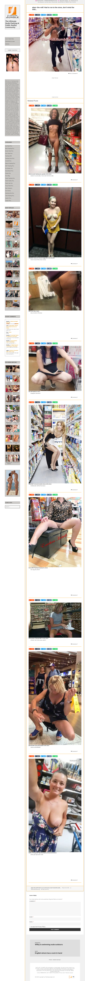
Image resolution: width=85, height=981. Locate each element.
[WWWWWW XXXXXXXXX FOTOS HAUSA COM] (9, 388)
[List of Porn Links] (9, 234)
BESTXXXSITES (40, 0)
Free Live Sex (54, 2)
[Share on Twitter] (43, 15)
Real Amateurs (8, 188)
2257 (48, 972)
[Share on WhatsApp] (55, 15)
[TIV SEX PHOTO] (16, 458)
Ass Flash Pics (8, 146)
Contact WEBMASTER (41, 972)
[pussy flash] (16, 273)
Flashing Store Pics (9, 158)
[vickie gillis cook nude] (16, 438)
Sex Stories (8, 190)
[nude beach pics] (9, 214)
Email (31, 922)
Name (31, 917)
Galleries (7, 44)
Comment (32, 901)
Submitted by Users (10, 41)
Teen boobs (9, 268)
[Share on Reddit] (31, 15)
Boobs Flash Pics (9, 151)
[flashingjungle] (9, 224)
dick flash (9, 258)
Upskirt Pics (8, 198)
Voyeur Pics (8, 200)
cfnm (9, 307)
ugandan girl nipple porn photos (9, 384)
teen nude (9, 402)
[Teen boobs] (9, 264)
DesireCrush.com (74, 0)
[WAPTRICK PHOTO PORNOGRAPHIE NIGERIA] (16, 408)
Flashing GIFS (8, 156)
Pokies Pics (8, 173)
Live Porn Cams (48, 2)
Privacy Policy (41, 926)
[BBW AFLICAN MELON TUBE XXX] (16, 388)
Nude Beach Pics (9, 170)
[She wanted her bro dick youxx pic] (16, 428)
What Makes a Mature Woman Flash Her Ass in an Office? (12, 326)
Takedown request (69, 972)
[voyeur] (16, 293)
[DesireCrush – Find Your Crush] (12, 62)
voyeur (16, 297)
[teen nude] (9, 398)
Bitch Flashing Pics (9, 148)
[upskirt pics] (16, 303)
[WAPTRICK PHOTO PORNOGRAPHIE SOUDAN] (16, 378)
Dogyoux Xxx (9, 442)
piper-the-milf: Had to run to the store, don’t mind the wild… (46, 887)
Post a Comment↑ (73, 73)
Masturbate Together (64, 0)
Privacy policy (56, 972)
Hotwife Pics (8, 161)
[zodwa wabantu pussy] (16, 254)
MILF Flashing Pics (9, 165)
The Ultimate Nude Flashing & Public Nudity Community (12, 24)
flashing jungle (9, 248)
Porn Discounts (41, 2)
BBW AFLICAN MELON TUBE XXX (16, 394)
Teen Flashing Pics (9, 195)
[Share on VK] (49, 15)
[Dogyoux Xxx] (9, 438)
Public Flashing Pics (10, 178)
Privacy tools (62, 972)
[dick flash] (9, 254)
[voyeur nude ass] (16, 418)
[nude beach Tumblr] (16, 214)
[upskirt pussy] (16, 264)
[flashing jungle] (9, 244)
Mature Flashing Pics (10, 163)
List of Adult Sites (9, 38)
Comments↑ (75, 179)
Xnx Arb (74, 2)
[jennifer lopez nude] (9, 283)
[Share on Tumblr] (37, 15)
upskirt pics (16, 307)
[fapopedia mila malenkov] (9, 458)
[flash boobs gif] (9, 273)
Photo (10, 332)
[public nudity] (16, 283)
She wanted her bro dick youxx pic (16, 434)
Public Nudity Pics (9, 180)
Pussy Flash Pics (9, 185)
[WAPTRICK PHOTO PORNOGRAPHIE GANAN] (9, 408)
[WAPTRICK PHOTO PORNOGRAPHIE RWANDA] (16, 398)
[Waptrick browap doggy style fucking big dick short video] (16, 448)
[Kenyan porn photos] (16, 368)
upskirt (16, 248)
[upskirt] (16, 244)
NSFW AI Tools (69, 2)
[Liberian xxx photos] (9, 448)
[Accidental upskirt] (16, 234)
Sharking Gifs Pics (9, 193)
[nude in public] (9, 293)
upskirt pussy (16, 268)
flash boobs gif (9, 278)
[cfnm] (9, 303)
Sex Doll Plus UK (61, 2)
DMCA (50, 972)
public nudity (16, 287)
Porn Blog (7, 175)
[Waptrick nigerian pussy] (9, 418)
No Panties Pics (9, 168)
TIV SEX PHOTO (16, 462)
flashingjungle (9, 228)
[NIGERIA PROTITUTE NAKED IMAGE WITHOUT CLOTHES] (9, 428)
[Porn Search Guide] (16, 224)
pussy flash (16, 278)
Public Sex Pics (9, 183)
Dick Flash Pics (8, 153)
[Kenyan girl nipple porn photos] (9, 368)
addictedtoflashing (35, 889)
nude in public (9, 297)
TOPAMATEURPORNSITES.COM (50, 0)
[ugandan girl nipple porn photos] (9, 378)
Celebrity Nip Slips (56, 959)
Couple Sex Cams (55, 97)
